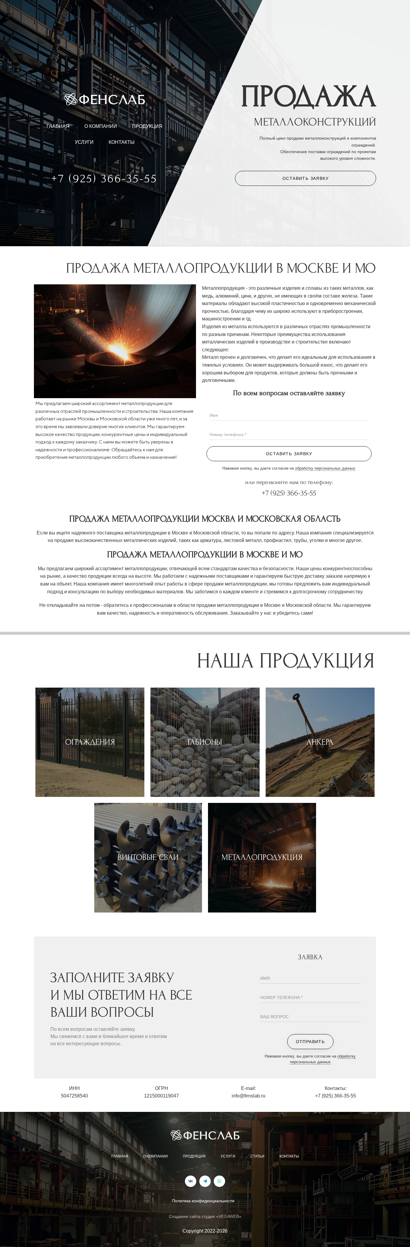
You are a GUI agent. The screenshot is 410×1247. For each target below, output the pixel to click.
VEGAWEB (229, 1216)
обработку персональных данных (325, 468)
